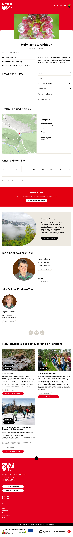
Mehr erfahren (44, 269)
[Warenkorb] (58, 6)
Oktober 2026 (26, 168)
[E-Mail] (31, 332)
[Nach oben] (36, 458)
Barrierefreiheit (6, 515)
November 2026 (34, 168)
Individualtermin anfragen (36, 200)
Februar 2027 (60, 168)
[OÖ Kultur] (43, 532)
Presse (4, 506)
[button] (54, 74)
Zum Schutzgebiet (49, 238)
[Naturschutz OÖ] (62, 532)
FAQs (3, 508)
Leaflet (30, 153)
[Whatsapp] (42, 332)
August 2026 (9, 168)
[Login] (54, 6)
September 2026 (17, 168)
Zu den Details (9, 390)
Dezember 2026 (43, 168)
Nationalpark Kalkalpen (36, 48)
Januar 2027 (51, 168)
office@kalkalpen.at (46, 265)
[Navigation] (65, 6)
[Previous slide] (3, 169)
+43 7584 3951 (45, 262)
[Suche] (61, 6)
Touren (4, 52)
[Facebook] (36, 332)
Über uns (4, 503)
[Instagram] (3, 497)
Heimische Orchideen (14, 52)
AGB (3, 517)
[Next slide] (69, 169)
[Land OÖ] (18, 532)
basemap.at (34, 153)
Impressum (5, 510)
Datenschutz (5, 512)
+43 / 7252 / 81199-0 (7, 479)
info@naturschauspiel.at (8, 480)
